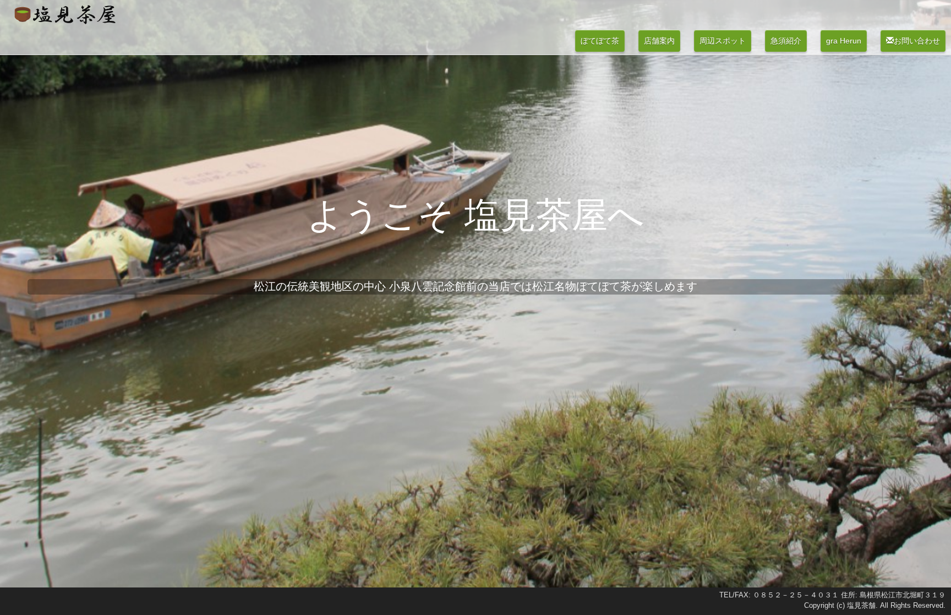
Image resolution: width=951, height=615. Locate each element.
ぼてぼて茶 (600, 40)
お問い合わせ (917, 40)
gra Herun (843, 40)
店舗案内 (659, 40)
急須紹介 (785, 40)
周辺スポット (722, 40)
